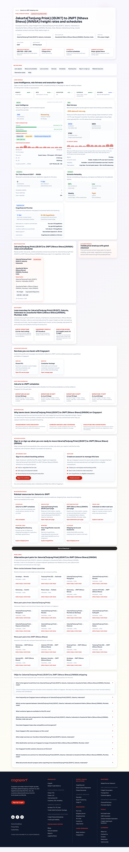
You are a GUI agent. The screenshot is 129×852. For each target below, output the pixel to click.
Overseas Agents (106, 805)
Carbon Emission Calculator (109, 818)
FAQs (29, 72)
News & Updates (52, 831)
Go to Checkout (63, 548)
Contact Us (104, 834)
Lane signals (18, 69)
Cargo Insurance (81, 790)
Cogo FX (78, 802)
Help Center (79, 824)
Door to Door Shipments (83, 787)
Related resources (97, 69)
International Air (53, 798)
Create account (75, 478)
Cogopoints (79, 835)
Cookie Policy (15, 829)
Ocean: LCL (51, 795)
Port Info (78, 811)
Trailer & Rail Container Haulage (57, 810)
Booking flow (72, 69)
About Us (103, 831)
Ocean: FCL (51, 793)
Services (53, 69)
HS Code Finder (105, 813)
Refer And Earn (80, 832)
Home (17, 10)
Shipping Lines (80, 816)
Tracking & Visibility (53, 819)
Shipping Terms (80, 813)
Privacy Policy (15, 826)
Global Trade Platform (54, 786)
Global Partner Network (108, 783)
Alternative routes (20, 72)
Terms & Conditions (16, 824)
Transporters (105, 793)
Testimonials (104, 842)
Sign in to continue (23, 478)
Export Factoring (81, 800)
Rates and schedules (31, 69)
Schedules (62, 69)
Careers (103, 837)
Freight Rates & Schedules (55, 817)
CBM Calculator (105, 816)
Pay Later (79, 797)
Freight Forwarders (106, 790)
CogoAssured (80, 785)
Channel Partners (106, 802)
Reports (50, 833)
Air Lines (78, 818)
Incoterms (79, 821)
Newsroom (104, 839)
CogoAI (50, 783)
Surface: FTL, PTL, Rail (54, 807)
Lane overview (44, 69)
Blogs (49, 828)
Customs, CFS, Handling (55, 800)
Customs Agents (106, 795)
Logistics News (52, 836)
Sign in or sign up (84, 69)
